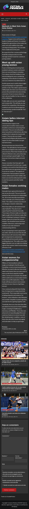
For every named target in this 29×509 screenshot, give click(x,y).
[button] (2, 14)
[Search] (26, 14)
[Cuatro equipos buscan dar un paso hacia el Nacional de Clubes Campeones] (14, 376)
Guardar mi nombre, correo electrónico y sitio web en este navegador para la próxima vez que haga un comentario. (13, 474)
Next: (15, 331)
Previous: (9, 327)
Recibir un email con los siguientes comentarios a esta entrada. (11, 481)
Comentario (6, 436)
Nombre (4, 456)
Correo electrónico (18, 457)
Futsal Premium (6, 357)
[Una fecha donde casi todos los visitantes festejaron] (14, 402)
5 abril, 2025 (12, 390)
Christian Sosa (6, 364)
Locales (4, 24)
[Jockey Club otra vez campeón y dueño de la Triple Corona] (14, 350)
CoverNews (23, 504)
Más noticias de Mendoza (12, 383)
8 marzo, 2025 (12, 416)
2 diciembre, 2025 (13, 364)
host (4, 30)
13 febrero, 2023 (10, 30)
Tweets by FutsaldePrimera (8, 496)
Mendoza (20, 383)
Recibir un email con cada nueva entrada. (15, 485)
